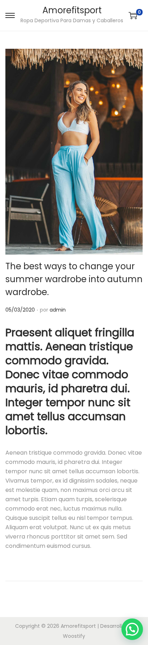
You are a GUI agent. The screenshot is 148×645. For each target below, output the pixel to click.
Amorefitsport (72, 10)
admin (58, 309)
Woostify (74, 636)
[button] (132, 629)
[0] (133, 15)
